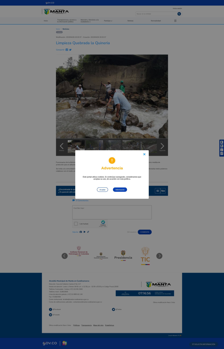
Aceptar (102, 190)
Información (120, 190)
